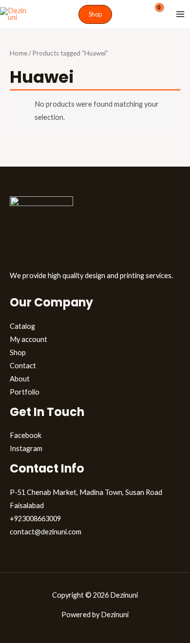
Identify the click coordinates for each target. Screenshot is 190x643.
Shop (18, 352)
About (20, 379)
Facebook (25, 435)
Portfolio (24, 392)
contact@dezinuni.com (45, 532)
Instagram (26, 448)
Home (18, 53)
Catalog (22, 326)
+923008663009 (35, 518)
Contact (23, 365)
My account (28, 339)
